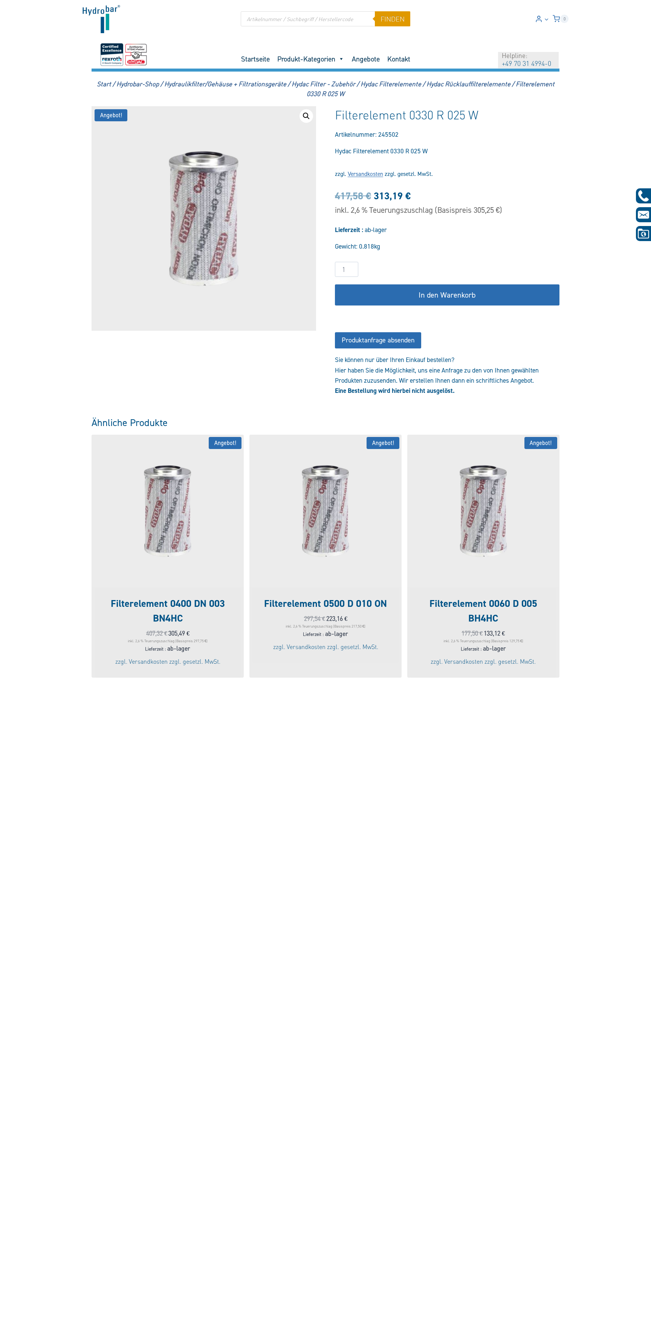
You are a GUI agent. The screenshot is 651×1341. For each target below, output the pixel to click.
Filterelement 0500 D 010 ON (325, 603)
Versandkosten (365, 173)
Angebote (366, 59)
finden (393, 19)
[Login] (542, 19)
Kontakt (398, 59)
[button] (546, 18)
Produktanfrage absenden (378, 340)
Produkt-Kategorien (306, 59)
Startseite (255, 59)
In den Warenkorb (447, 294)
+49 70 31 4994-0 (526, 63)
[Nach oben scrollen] (18, 1330)
